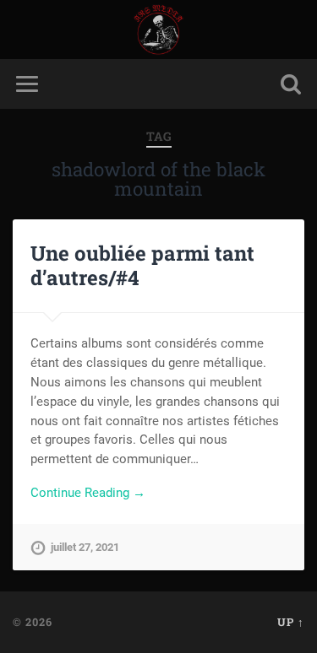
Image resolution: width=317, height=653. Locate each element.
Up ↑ (290, 622)
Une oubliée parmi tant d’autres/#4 (142, 265)
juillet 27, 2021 (85, 547)
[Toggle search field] (291, 84)
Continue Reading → (87, 492)
